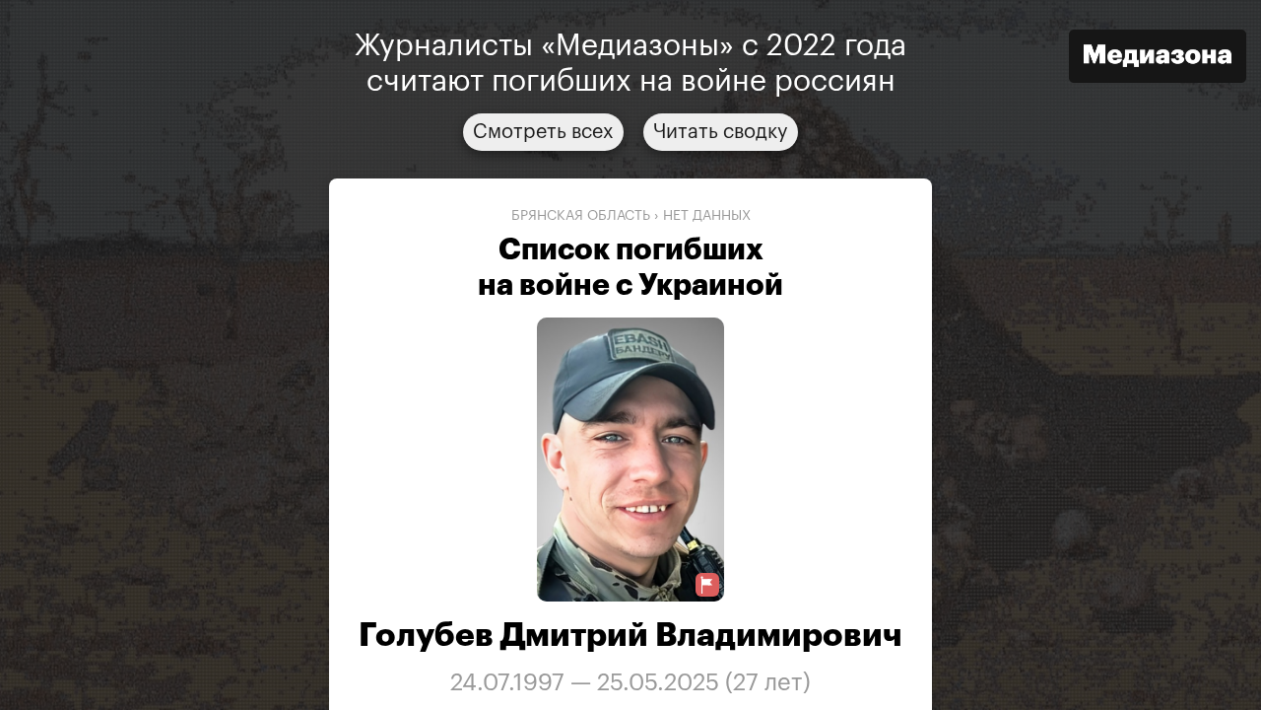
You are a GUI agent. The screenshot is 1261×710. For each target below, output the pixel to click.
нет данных (707, 216)
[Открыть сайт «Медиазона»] (1157, 59)
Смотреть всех (543, 132)
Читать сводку (720, 132)
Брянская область (580, 216)
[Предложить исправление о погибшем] (707, 585)
